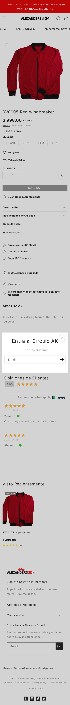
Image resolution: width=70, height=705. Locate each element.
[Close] (62, 338)
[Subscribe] (61, 359)
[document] (35, 352)
